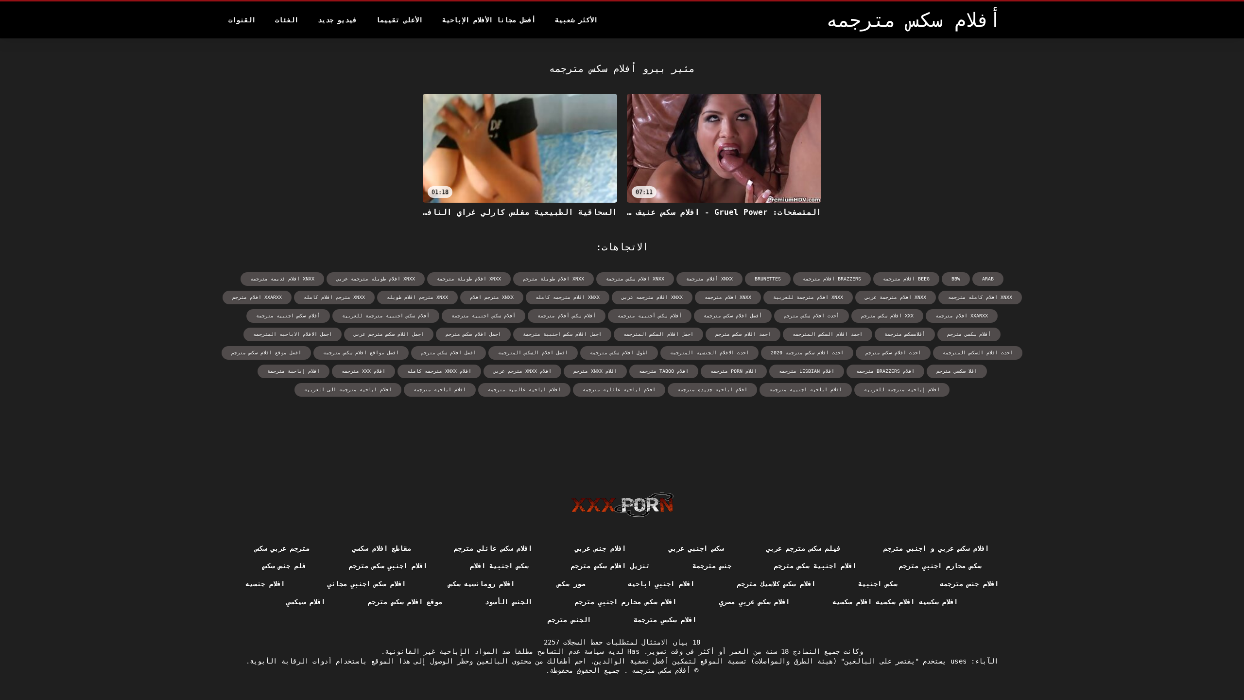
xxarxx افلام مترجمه (961, 315)
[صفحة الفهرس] (622, 504)
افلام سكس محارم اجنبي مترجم (625, 602)
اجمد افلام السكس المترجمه (828, 334)
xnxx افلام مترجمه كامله (568, 297)
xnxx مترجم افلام (492, 297)
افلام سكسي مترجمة (665, 620)
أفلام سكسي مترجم (969, 334)
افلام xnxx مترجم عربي (522, 371)
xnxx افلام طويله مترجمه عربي (375, 278)
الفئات (286, 20)
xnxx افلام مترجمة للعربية (808, 297)
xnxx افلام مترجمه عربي (652, 297)
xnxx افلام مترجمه (728, 297)
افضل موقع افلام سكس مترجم (266, 352)
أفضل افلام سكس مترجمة (733, 315)
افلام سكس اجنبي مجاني (367, 584)
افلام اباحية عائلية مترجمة (619, 389)
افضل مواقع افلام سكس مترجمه (361, 352)
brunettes (768, 278)
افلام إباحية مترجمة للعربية (902, 389)
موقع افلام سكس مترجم (405, 602)
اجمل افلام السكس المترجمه (658, 334)
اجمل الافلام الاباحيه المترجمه (292, 334)
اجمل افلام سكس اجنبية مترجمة (562, 334)
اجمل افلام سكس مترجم (473, 334)
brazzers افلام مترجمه (832, 278)
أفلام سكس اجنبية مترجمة (483, 315)
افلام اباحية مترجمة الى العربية (348, 389)
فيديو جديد (337, 20)
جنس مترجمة (711, 566)
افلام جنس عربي (600, 548)
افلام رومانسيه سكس (482, 584)
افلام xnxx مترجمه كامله (439, 371)
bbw (955, 278)
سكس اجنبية (877, 584)
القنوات (242, 20)
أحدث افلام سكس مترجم (811, 315)
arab (988, 278)
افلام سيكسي (305, 602)
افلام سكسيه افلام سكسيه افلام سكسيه (895, 602)
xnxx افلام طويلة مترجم (553, 278)
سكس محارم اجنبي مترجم (940, 566)
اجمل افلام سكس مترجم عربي (389, 334)
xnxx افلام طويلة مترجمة (469, 278)
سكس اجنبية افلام (499, 566)
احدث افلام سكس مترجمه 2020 (807, 352)
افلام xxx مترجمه (363, 371)
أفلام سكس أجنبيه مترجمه (650, 315)
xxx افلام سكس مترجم (887, 315)
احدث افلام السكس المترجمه (978, 352)
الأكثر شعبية (576, 20)
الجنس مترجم (569, 620)
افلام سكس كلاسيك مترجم (776, 584)
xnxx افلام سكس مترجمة (635, 278)
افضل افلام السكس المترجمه (533, 352)
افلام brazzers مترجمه (885, 371)
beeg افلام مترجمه (906, 278)
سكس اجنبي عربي (696, 548)
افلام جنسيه (264, 584)
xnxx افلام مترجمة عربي (895, 297)
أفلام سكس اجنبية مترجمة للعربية (386, 315)
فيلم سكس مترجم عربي (803, 548)
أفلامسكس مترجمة (904, 334)
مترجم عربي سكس (282, 548)
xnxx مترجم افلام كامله (334, 297)
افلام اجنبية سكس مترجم (815, 566)
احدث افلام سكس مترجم (893, 352)
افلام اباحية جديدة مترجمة (712, 389)
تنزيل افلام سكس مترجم (610, 566)
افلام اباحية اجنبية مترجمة (805, 389)
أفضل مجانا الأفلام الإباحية (489, 20)
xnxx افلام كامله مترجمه (980, 297)
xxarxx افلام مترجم (257, 297)
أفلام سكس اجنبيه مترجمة (288, 315)
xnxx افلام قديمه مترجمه (282, 278)
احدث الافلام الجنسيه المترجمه (709, 352)
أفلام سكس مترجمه (659, 670)
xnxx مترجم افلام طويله (417, 297)
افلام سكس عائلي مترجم (493, 548)
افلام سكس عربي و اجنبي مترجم (936, 548)
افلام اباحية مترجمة (440, 389)
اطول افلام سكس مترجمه (619, 352)
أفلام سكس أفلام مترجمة (566, 315)
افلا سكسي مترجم (956, 371)
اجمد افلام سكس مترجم (743, 334)
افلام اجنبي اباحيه (661, 584)
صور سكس (571, 584)
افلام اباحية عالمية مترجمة (524, 389)
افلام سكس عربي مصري (754, 602)
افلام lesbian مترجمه (806, 371)
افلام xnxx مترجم (595, 371)
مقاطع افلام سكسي (381, 548)
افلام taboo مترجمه (664, 371)
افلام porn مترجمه (733, 371)
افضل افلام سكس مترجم (448, 352)
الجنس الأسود (508, 602)
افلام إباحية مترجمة (293, 371)
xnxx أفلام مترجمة (709, 278)
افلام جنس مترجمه (969, 584)
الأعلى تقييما (399, 20)
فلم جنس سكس (284, 566)
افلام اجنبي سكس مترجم (388, 566)
